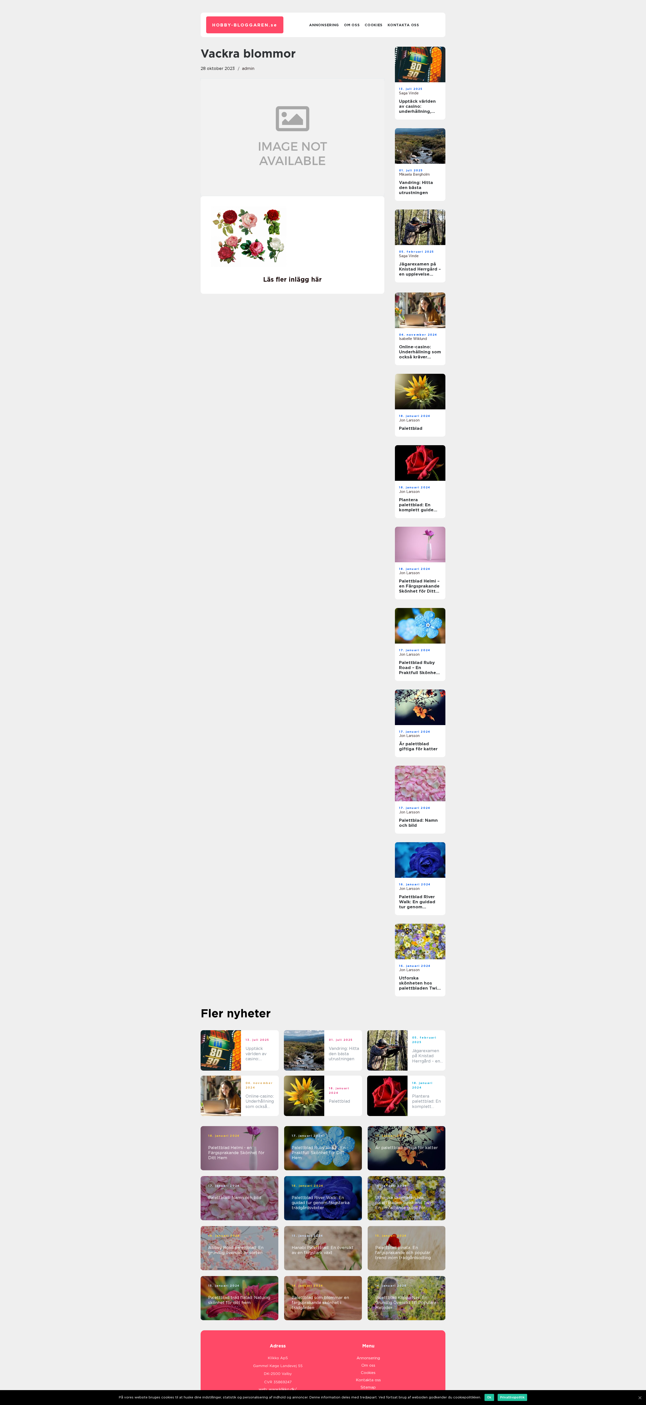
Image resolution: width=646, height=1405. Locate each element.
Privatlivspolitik (512, 1397)
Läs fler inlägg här (292, 279)
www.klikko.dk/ (283, 1389)
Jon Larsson (409, 420)
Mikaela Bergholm (414, 174)
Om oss (352, 25)
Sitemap (368, 1387)
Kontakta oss (403, 25)
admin (248, 68)
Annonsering (324, 25)
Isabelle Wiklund (413, 338)
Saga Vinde (409, 93)
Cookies (374, 25)
